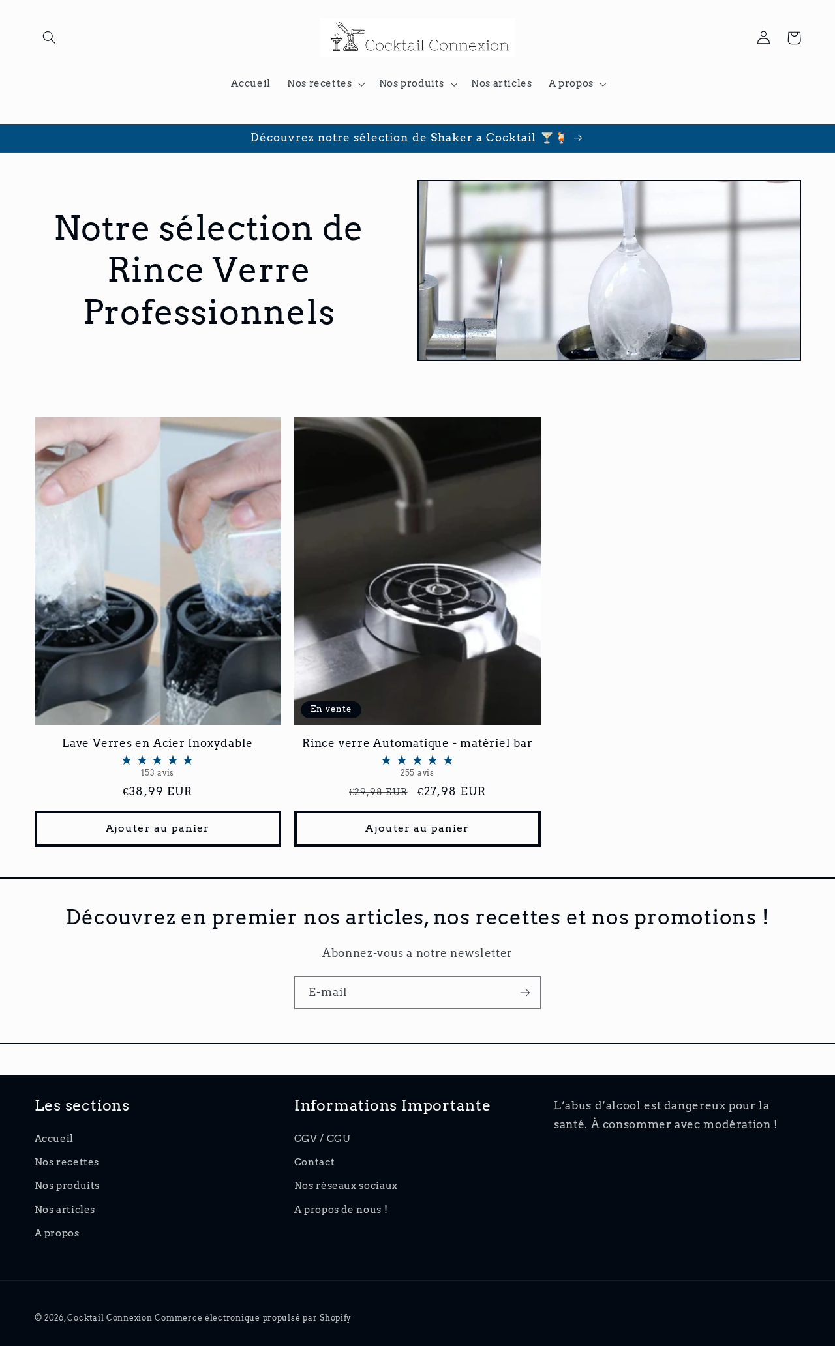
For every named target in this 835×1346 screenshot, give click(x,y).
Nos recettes (67, 1162)
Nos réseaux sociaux (346, 1186)
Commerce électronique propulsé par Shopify (253, 1318)
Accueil (54, 1139)
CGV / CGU (322, 1139)
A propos (57, 1233)
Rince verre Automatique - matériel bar (417, 757)
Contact (314, 1162)
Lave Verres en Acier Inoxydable (157, 757)
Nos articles (65, 1210)
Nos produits (67, 1186)
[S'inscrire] (525, 992)
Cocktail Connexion (111, 1318)
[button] (50, 38)
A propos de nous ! (340, 1210)
